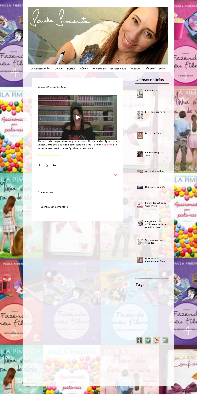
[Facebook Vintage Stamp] (139, 340)
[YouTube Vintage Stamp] (157, 340)
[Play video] (77, 117)
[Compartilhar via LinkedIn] (54, 165)
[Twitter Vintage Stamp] (148, 340)
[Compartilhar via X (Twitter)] (46, 165)
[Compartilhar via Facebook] (39, 165)
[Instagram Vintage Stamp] (165, 340)
